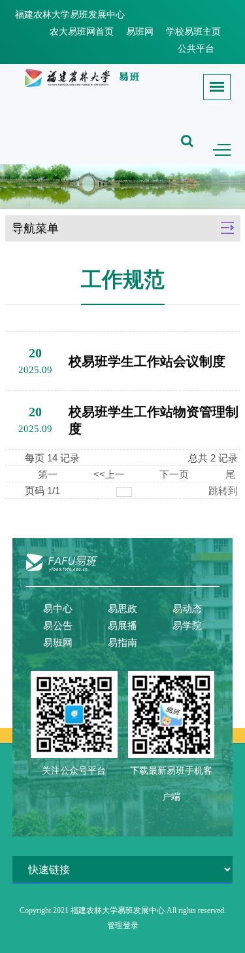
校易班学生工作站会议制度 (147, 361)
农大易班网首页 (82, 32)
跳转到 (224, 490)
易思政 (122, 608)
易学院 (187, 625)
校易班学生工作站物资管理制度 (153, 420)
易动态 (187, 608)
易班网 (140, 32)
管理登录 (123, 925)
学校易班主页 (193, 32)
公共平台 (196, 49)
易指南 (122, 643)
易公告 (58, 625)
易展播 (122, 625)
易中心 (58, 608)
